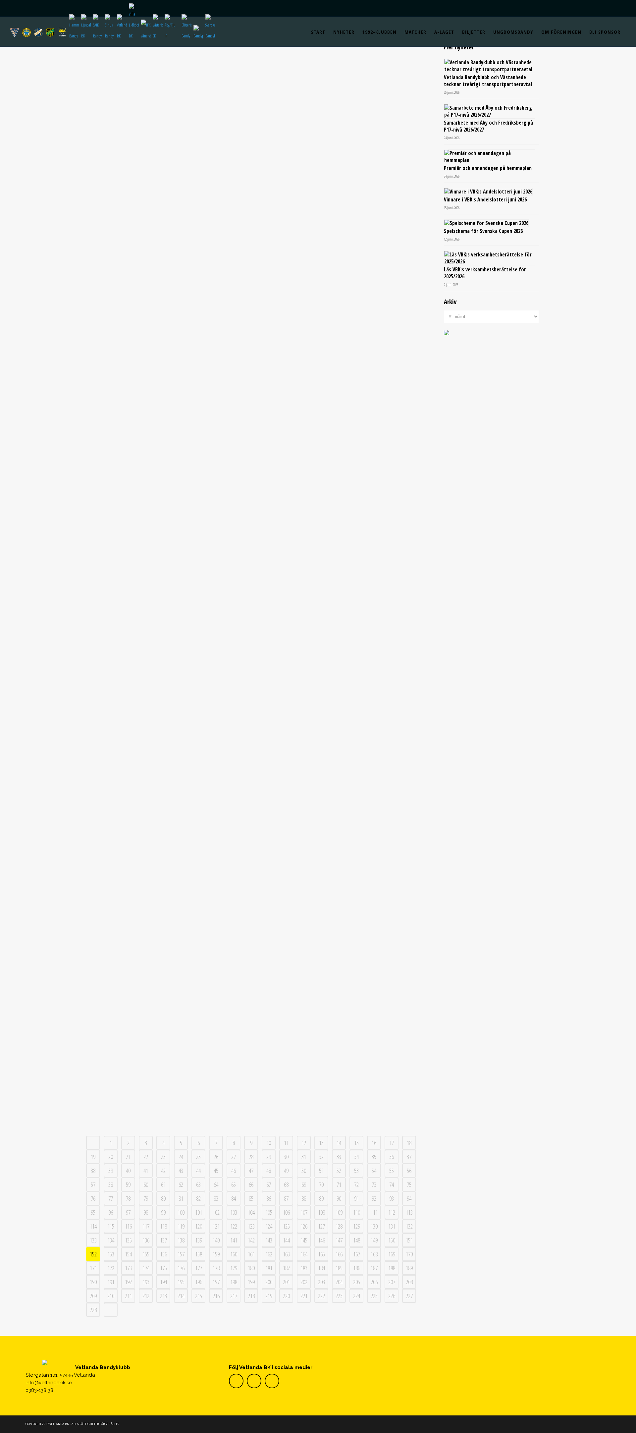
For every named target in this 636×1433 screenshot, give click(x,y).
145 (303, 1240)
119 (181, 1226)
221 (303, 1296)
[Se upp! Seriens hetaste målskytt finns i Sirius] (336, 85)
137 (163, 1240)
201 (286, 1282)
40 (128, 1171)
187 (374, 1268)
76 (93, 1198)
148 (356, 1240)
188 (391, 1268)
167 (356, 1254)
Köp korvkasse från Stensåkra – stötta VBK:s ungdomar (169, 1073)
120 (198, 1226)
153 (110, 1254)
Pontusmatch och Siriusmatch (169, 346)
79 (145, 1198)
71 (339, 1184)
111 (374, 1212)
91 (356, 1198)
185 (339, 1268)
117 (145, 1226)
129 (356, 1226)
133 (93, 1240)
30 (286, 1157)
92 (374, 1198)
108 (321, 1212)
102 (216, 1212)
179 (233, 1268)
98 (145, 1212)
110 (356, 1212)
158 (198, 1254)
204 (339, 1282)
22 (145, 1157)
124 (268, 1226)
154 (128, 1254)
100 (181, 1212)
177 (198, 1268)
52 (339, 1171)
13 (321, 1143)
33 (339, 1157)
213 (163, 1296)
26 (216, 1157)
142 (251, 1240)
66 (251, 1184)
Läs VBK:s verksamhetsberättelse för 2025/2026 (485, 273)
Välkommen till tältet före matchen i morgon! (336, 337)
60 (145, 1184)
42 (163, 1171)
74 (391, 1184)
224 (356, 1296)
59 (128, 1184)
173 (128, 1268)
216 (216, 1296)
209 (93, 1296)
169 (391, 1254)
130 (374, 1226)
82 (198, 1198)
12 (303, 1143)
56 (409, 1171)
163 (286, 1254)
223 (339, 1296)
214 (181, 1296)
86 (268, 1198)
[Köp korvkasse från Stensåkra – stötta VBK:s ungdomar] (169, 1011)
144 (286, 1240)
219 (268, 1296)
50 (303, 1171)
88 (303, 1198)
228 (93, 1310)
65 (233, 1184)
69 (303, 1184)
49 (286, 1171)
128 (339, 1226)
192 (128, 1282)
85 (251, 1198)
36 (391, 1157)
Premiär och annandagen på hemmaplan (488, 168)
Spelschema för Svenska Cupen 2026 (483, 231)
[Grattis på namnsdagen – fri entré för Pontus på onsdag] (336, 643)
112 (391, 1212)
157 (181, 1254)
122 (233, 1226)
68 (286, 1184)
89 (321, 1198)
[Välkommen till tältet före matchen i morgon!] (336, 270)
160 (233, 1254)
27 (233, 1157)
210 (110, 1296)
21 (128, 1157)
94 (409, 1198)
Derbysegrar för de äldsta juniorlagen (169, 690)
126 (303, 1226)
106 (286, 1212)
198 (233, 1282)
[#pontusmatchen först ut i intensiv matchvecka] (169, 824)
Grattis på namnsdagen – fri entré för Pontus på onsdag (336, 714)
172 (110, 1268)
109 (339, 1212)
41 (145, 1171)
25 (198, 1157)
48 (268, 1171)
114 (93, 1226)
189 (409, 1268)
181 (268, 1268)
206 (374, 1282)
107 (303, 1212)
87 (286, 1198)
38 (93, 1171)
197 (216, 1282)
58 (110, 1184)
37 (409, 1157)
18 (409, 1143)
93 (391, 1198)
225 (374, 1296)
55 (391, 1171)
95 (93, 1212)
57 (93, 1184)
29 (268, 1157)
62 (181, 1184)
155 (145, 1254)
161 (251, 1254)
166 (339, 1254)
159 (216, 1254)
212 (145, 1296)
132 (409, 1226)
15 (356, 1143)
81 (181, 1198)
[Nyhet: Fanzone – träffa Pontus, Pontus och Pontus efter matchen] (336, 451)
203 (321, 1282)
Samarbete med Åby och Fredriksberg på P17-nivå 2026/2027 (488, 126)
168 (374, 1254)
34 (356, 1157)
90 (339, 1198)
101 (198, 1212)
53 (356, 1171)
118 (163, 1226)
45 (216, 1171)
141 (233, 1240)
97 (128, 1212)
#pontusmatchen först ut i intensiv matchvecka (170, 886)
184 (321, 1268)
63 (198, 1184)
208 (409, 1282)
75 (409, 1184)
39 (110, 1171)
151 (409, 1240)
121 (216, 1226)
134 (110, 1240)
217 (233, 1296)
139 (198, 1240)
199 (251, 1282)
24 (181, 1157)
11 (286, 1143)
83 (216, 1198)
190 (93, 1282)
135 (128, 1240)
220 (286, 1296)
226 (391, 1296)
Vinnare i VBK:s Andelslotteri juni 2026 (485, 199)
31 (303, 1157)
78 (128, 1198)
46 (233, 1171)
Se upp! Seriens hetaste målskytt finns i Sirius (337, 156)
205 (356, 1282)
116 (128, 1226)
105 (268, 1212)
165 (321, 1254)
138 (181, 1240)
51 (321, 1171)
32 (321, 1157)
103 (233, 1212)
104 (251, 1212)
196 (198, 1282)
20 (110, 1157)
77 (110, 1198)
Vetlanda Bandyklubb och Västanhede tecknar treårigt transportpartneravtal (488, 81)
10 (268, 1143)
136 (145, 1240)
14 (339, 1143)
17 (391, 1143)
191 (110, 1282)
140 (216, 1240)
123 (251, 1226)
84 (233, 1198)
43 (181, 1171)
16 (374, 1143)
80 (163, 1198)
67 (268, 1184)
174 (145, 1268)
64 (216, 1184)
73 (374, 1184)
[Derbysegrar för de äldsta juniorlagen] (169, 631)
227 (409, 1296)
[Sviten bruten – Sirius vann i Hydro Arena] (169, 85)
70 (321, 1184)
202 (303, 1282)
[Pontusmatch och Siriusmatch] (169, 274)
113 (409, 1212)
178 (216, 1268)
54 (374, 1171)
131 (391, 1226)
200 (268, 1282)
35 (374, 1157)
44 (198, 1171)
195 (181, 1282)
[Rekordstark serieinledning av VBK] (336, 832)
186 (356, 1268)
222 (321, 1296)
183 (303, 1268)
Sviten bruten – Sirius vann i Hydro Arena (170, 156)
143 (268, 1240)
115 (110, 1226)
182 (286, 1268)
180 (251, 1268)
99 (163, 1212)
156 (163, 1254)
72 (356, 1184)
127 (321, 1226)
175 (163, 1268)
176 (181, 1268)
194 (163, 1282)
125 (286, 1226)
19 (93, 1157)
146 (321, 1240)
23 (163, 1157)
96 (110, 1212)
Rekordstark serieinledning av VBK (336, 903)
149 (374, 1240)
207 (391, 1282)
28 (251, 1157)
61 (163, 1184)
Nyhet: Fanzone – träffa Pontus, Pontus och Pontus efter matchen (336, 517)
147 (339, 1240)
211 (128, 1296)
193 (145, 1282)
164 (303, 1254)
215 (198, 1296)
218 (251, 1296)
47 (251, 1171)
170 (409, 1254)
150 (391, 1240)
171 (93, 1268)
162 (268, 1254)
